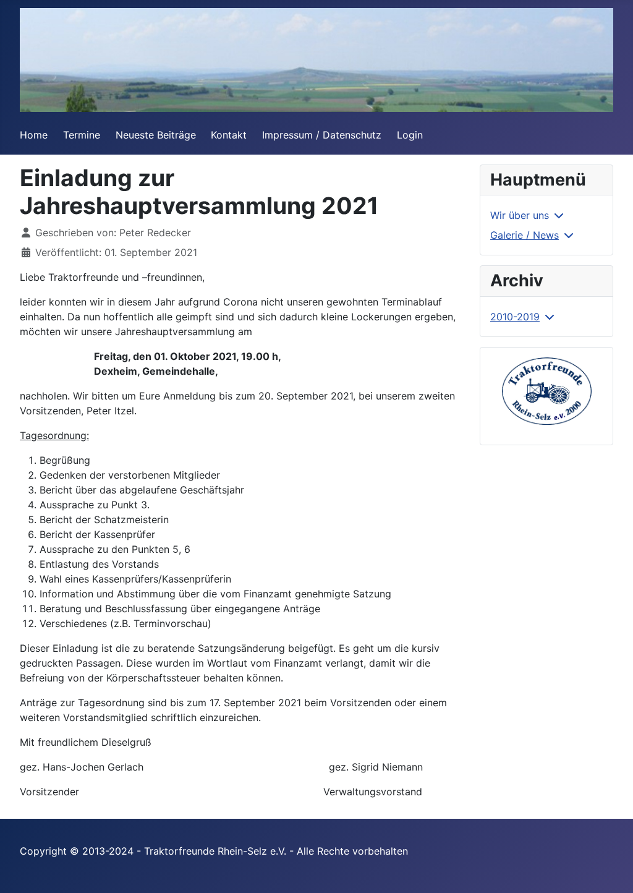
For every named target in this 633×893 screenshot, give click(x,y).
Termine (81, 135)
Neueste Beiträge (156, 135)
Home (34, 135)
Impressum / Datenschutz (321, 135)
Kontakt (229, 135)
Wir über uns (519, 215)
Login (410, 135)
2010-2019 (515, 316)
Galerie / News (524, 235)
